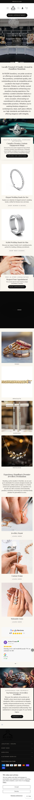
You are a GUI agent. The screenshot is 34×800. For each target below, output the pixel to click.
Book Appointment (17, 15)
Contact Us (17, 716)
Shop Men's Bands (17, 250)
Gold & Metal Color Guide (8, 761)
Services (5, 752)
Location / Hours (8, 744)
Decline (16, 791)
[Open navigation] (8, 8)
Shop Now (5, 748)
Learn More (17, 536)
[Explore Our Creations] (17, 140)
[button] (1, 650)
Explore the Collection (17, 316)
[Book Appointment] (17, 273)
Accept (17, 787)
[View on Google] (5, 642)
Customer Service (8, 756)
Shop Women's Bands (17, 205)
